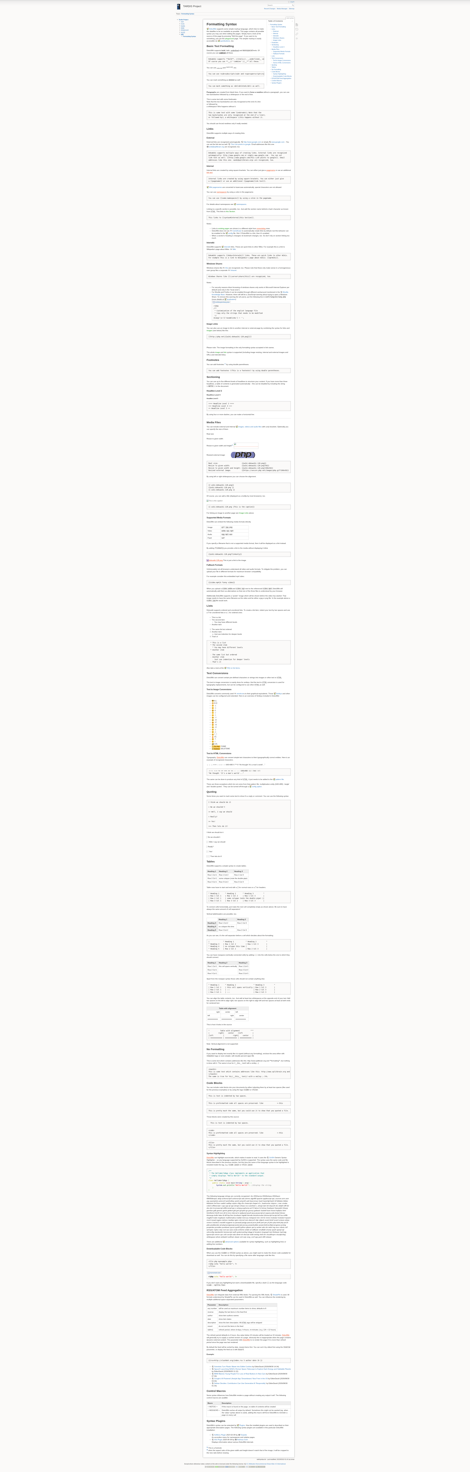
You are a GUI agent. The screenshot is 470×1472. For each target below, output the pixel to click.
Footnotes (275, 42)
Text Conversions (277, 58)
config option (257, 787)
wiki (182, 34)
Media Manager (282, 9)
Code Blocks (276, 72)
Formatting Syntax (187, 14)
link (225, 352)
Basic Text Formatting (279, 27)
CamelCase (236, 231)
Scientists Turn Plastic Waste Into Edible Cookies (233, 1367)
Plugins (242, 1425)
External (276, 31)
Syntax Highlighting (279, 74)
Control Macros (277, 80)
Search (293, 5)
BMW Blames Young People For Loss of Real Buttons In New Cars (240, 1374)
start (182, 22)
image (217, 352)
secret (183, 32)
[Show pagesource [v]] (297, 24)
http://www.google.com (252, 142)
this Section (230, 211)
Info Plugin (218, 1440)
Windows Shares (278, 38)
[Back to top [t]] (297, 38)
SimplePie (277, 1295)
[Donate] (220, 1467)
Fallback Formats (278, 54)
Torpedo (244, 1435)
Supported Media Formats (281, 51)
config (230, 233)
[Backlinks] (297, 34)
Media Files (275, 49)
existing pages (223, 228)
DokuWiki (212, 29)
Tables (274, 67)
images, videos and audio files (250, 427)
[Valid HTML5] (240, 1467)
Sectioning (275, 45)
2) (232, 445)
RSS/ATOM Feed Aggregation (281, 78)
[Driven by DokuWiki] (260, 1467)
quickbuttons (225, 41)
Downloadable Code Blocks (282, 76)
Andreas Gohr (242, 1440)
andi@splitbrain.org (216, 147)
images (209, 330)
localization (231, 299)
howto (183, 26)
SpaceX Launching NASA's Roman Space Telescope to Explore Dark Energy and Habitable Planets (252, 1369)
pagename (271, 170)
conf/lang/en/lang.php (222, 302)
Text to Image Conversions (282, 60)
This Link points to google (241, 144)
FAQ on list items (233, 668)
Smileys (279, 694)
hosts (182, 24)
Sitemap (291, 9)
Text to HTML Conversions (282, 63)
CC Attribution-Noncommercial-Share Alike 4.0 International (266, 1464)
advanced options (232, 1242)
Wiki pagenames (215, 187)
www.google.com (277, 142)
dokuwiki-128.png (216, 560)
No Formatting (276, 69)
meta (182, 28)
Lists (273, 56)
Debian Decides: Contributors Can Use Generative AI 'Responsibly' (240, 1383)
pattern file (280, 779)
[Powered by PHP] (230, 1467)
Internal (275, 33)
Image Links (277, 40)
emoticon (240, 694)
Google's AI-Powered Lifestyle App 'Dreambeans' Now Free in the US (241, 1378)
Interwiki (276, 36)
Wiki (234, 249)
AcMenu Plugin (220, 1435)
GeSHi (271, 1158)
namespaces (222, 192)
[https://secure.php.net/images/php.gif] (243, 455)
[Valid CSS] (250, 1467)
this (226, 268)
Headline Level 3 (278, 47)
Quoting (274, 65)
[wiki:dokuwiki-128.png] (246, 446)
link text (209, 173)
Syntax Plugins (277, 83)
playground (184, 30)
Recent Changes (269, 9)
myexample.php (215, 1273)
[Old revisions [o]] (297, 29)
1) (225, 364)
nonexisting (261, 228)
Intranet (233, 270)
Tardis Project (183, 20)
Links (273, 29)
